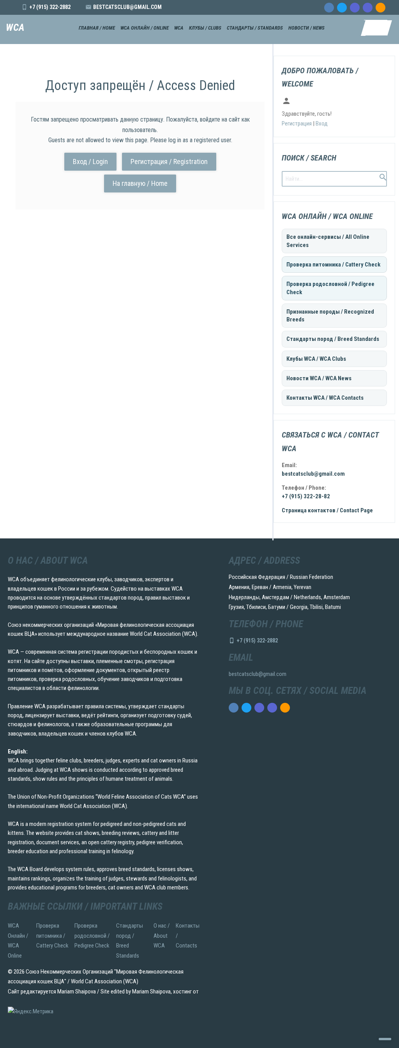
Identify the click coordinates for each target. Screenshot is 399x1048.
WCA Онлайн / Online (144, 28)
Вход (322, 123)
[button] (375, 28)
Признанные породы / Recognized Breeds (330, 315)
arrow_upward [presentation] (385, 1039)
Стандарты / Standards (255, 28)
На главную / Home (140, 183)
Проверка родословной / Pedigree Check (330, 288)
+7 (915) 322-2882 (50, 7)
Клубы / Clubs (205, 28)
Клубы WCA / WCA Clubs (316, 358)
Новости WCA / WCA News (318, 378)
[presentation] (329, 7)
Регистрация (297, 123)
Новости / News (306, 28)
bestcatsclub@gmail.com (127, 7)
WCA (15, 27)
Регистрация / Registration (169, 161)
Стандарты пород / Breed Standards (332, 338)
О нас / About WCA (162, 935)
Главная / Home (97, 28)
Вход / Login (90, 161)
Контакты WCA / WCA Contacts (325, 397)
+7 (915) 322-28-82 (306, 496)
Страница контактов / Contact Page (327, 510)
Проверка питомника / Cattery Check (333, 264)
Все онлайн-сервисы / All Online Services (327, 240)
